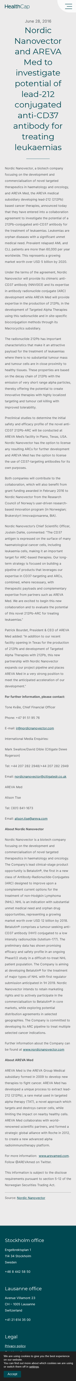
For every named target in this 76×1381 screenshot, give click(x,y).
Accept (12, 1374)
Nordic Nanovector (31, 1198)
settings (34, 1366)
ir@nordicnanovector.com (35, 728)
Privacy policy (15, 1346)
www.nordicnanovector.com (43, 1049)
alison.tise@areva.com (31, 818)
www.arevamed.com (54, 1156)
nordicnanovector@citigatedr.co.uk (40, 776)
